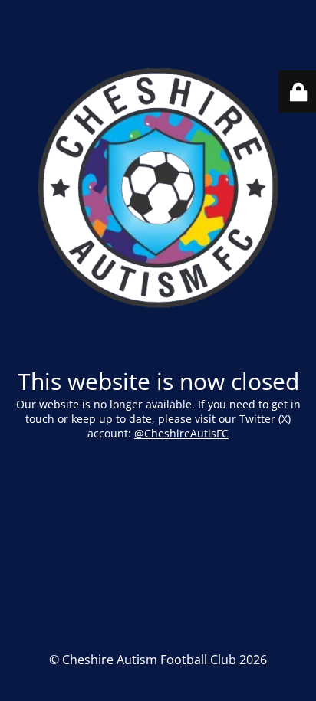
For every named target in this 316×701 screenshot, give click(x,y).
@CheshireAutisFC (181, 433)
